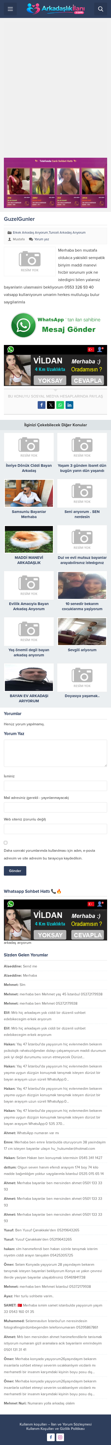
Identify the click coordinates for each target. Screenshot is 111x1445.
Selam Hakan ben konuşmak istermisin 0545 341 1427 (59, 1158)
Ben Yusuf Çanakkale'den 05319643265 (47, 1230)
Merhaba (30, 975)
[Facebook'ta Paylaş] (41, 405)
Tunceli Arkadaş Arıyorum (67, 233)
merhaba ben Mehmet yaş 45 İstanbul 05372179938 (61, 994)
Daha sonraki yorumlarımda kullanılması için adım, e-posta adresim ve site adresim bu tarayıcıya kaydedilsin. (49, 854)
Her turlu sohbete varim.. (34, 1296)
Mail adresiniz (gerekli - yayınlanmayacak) (36, 798)
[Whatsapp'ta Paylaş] (60, 405)
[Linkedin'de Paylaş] (69, 405)
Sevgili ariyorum (82, 650)
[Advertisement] (55, 90)
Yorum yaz (41, 239)
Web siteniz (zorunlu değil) (25, 819)
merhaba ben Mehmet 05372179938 (48, 1003)
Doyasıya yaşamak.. (82, 696)
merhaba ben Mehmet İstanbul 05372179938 (55, 1286)
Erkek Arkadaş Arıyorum (30, 233)
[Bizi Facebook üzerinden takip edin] (51, 1437)
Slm (22, 985)
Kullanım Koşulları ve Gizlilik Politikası (55, 1429)
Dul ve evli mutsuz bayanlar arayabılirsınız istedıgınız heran (82, 562)
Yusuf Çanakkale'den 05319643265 (43, 1239)
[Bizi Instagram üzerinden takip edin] (60, 1437)
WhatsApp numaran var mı (38, 1133)
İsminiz (9, 776)
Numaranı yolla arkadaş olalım (51, 1403)
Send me (30, 966)
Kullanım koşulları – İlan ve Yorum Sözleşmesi (56, 1424)
